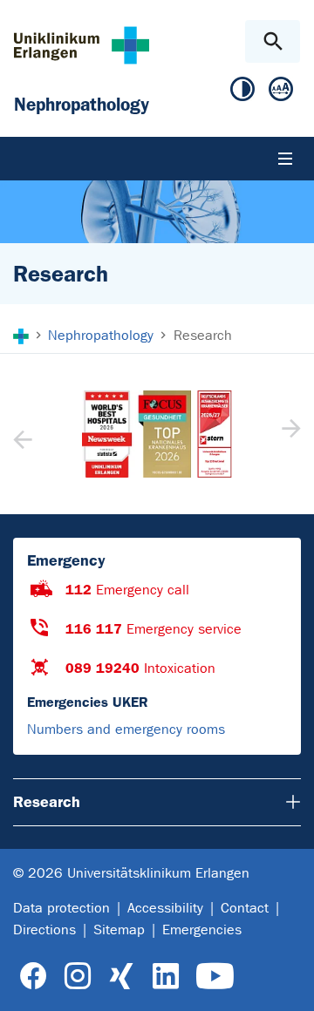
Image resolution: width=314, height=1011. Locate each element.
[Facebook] (33, 976)
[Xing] (121, 976)
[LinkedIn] (165, 976)
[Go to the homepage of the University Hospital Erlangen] (81, 45)
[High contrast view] (242, 93)
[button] (289, 434)
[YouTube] (215, 976)
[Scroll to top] (286, 982)
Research (46, 801)
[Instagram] (78, 976)
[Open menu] (285, 158)
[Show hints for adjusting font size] (281, 93)
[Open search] (272, 41)
